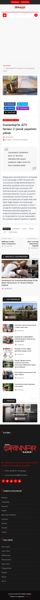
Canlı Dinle (25, 2)
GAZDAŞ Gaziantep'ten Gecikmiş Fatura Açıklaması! (20, 413)
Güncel (4, 523)
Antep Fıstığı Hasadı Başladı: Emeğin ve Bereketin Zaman (20, 311)
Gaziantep (16, 229)
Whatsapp (15, 2)
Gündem (5, 519)
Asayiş (4, 532)
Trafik (31, 229)
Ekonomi (5, 506)
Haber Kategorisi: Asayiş (10, 120)
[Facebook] (3, 481)
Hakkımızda (6, 555)
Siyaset (4, 528)
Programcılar (7, 568)
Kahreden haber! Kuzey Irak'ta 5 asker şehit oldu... (25, 326)
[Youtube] (19, 481)
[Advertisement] (20, 39)
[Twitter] (7, 481)
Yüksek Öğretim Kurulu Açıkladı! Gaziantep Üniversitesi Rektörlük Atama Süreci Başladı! (25, 364)
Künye (4, 577)
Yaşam (4, 511)
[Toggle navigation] (5, 15)
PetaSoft (27, 596)
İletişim (4, 572)
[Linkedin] (11, 481)
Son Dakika (13, 232)
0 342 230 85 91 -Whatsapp (15, 471)
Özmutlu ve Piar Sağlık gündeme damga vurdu (23, 350)
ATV (5, 232)
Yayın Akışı (6, 564)
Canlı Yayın (6, 551)
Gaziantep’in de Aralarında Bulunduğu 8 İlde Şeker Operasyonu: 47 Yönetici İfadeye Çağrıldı (20, 282)
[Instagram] (15, 481)
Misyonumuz (6, 560)
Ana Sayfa (6, 66)
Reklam (4, 498)
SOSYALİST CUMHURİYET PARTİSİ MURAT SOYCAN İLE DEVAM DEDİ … (25, 339)
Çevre (4, 581)
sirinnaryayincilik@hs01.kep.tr (16, 475)
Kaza (24, 229)
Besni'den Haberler (9, 515)
